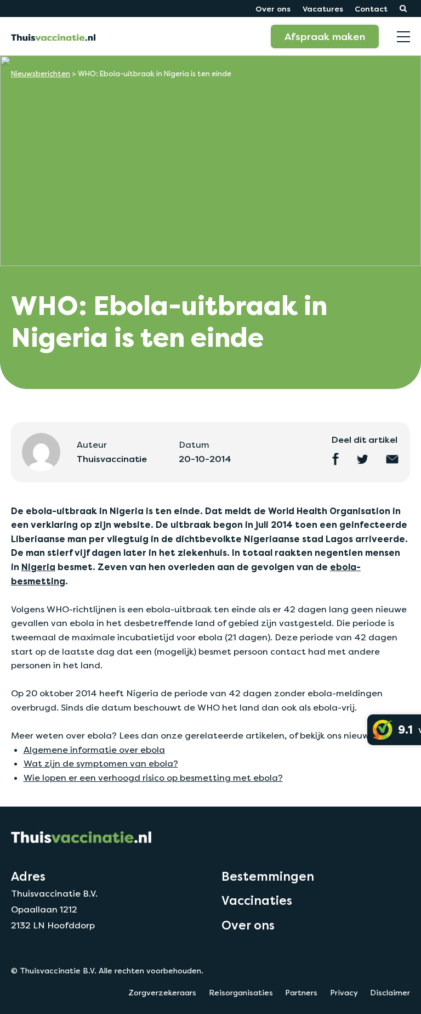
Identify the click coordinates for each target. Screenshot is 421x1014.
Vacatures (323, 8)
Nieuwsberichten (40, 73)
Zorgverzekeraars (162, 993)
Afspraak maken (325, 36)
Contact (371, 8)
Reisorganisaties (241, 993)
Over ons (273, 8)
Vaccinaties (256, 900)
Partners (301, 993)
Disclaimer (390, 993)
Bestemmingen (267, 876)
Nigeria (38, 567)
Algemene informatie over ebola (94, 750)
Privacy (344, 993)
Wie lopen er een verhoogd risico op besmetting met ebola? (153, 778)
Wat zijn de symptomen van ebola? (101, 763)
